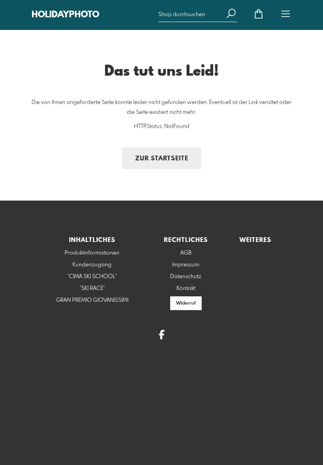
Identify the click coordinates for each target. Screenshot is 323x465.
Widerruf (186, 303)
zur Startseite (161, 158)
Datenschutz (185, 276)
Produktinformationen (92, 253)
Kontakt (185, 288)
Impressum (185, 265)
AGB (185, 253)
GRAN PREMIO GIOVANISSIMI (92, 300)
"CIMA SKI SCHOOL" (92, 276)
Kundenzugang (91, 265)
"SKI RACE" (92, 288)
